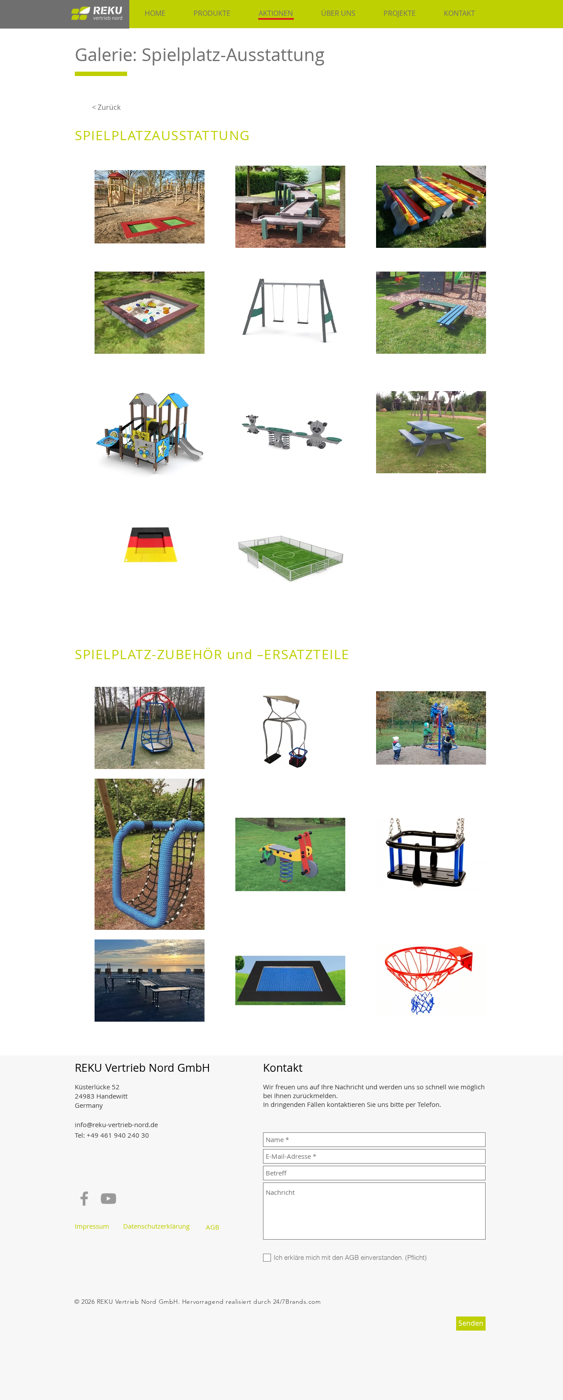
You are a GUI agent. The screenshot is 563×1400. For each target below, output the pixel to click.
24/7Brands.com (297, 1302)
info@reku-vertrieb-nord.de (116, 1124)
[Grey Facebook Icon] (84, 1198)
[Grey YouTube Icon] (108, 1198)
